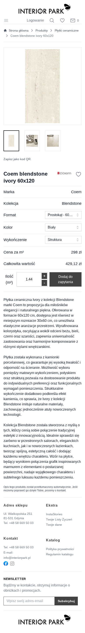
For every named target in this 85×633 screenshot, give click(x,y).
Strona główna (19, 30)
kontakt (61, 490)
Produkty (42, 30)
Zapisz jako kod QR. (17, 159)
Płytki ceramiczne (67, 30)
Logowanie (35, 20)
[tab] (11, 140)
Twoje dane (54, 524)
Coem (76, 192)
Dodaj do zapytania (65, 279)
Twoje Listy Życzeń (59, 519)
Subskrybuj (66, 601)
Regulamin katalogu (59, 554)
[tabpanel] (42, 86)
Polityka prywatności (60, 549)
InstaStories (54, 514)
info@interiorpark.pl (17, 557)
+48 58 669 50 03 (21, 523)
